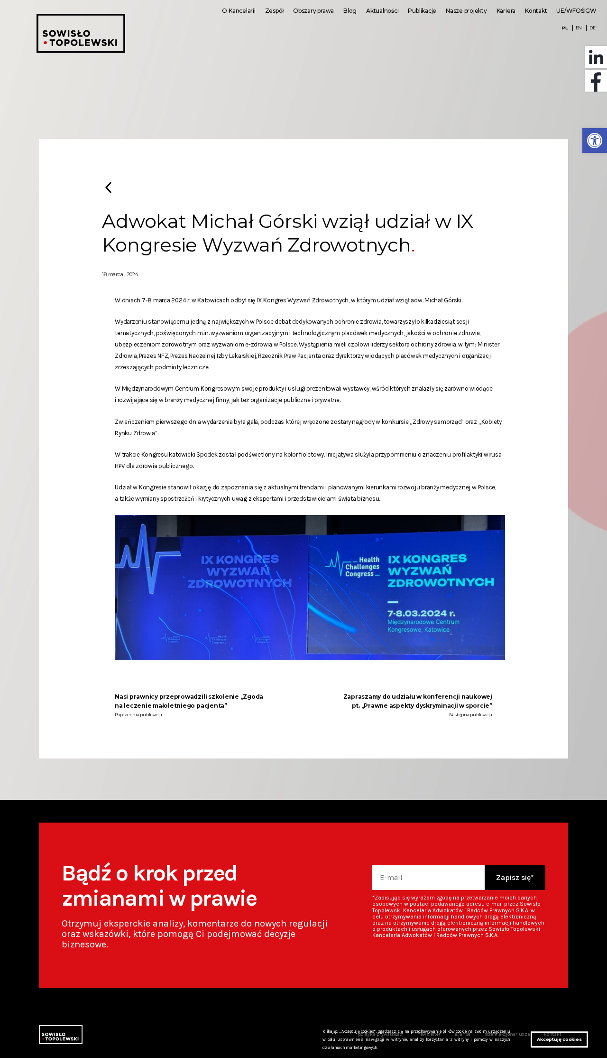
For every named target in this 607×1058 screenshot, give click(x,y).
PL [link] (565, 27)
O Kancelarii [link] (238, 10)
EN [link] (579, 27)
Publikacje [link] (422, 10)
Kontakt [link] (536, 10)
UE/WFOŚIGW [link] (576, 10)
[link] (594, 140)
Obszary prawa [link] (313, 10)
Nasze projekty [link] (466, 10)
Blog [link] (350, 10)
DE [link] (592, 27)
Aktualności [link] (382, 10)
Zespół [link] (274, 10)
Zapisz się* (515, 877)
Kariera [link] (506, 10)
